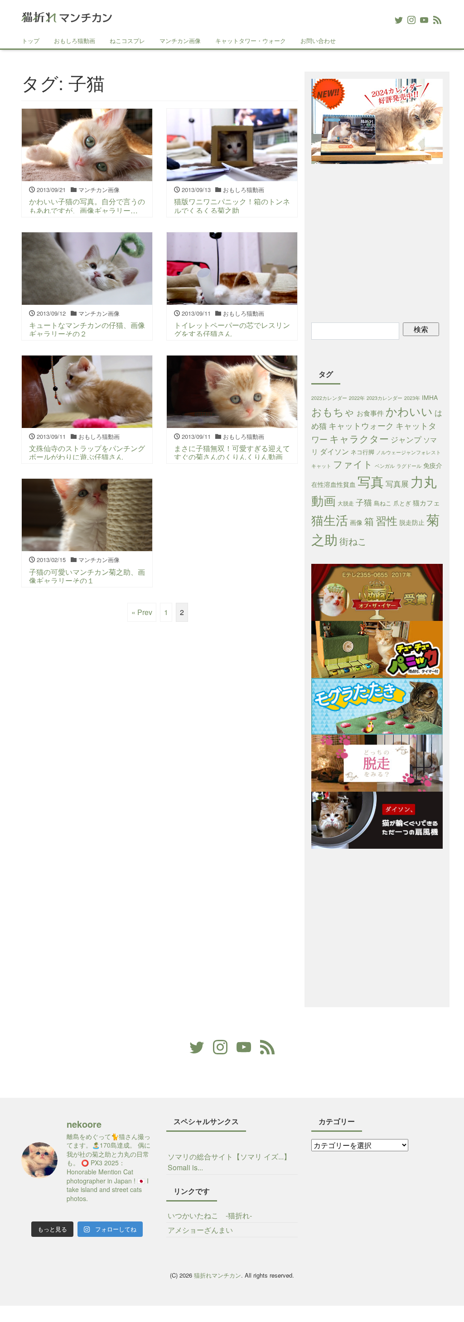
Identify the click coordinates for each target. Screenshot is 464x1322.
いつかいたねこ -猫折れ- (210, 1215)
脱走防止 (412, 522)
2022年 (357, 397)
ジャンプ (406, 439)
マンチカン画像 (180, 40)
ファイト (353, 464)
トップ (30, 40)
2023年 (412, 397)
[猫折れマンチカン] (66, 15)
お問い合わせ (318, 40)
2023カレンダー (384, 397)
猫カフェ (426, 502)
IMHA (430, 397)
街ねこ (353, 541)
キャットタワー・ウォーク (250, 40)
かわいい (409, 411)
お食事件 (370, 413)
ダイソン (334, 451)
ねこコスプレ (127, 40)
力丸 (424, 481)
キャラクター (359, 438)
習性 (386, 520)
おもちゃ (333, 411)
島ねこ (383, 503)
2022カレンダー (329, 397)
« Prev (141, 612)
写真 (371, 480)
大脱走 (346, 503)
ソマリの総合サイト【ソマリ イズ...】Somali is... (229, 1162)
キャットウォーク (361, 425)
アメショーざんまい (200, 1230)
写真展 (397, 483)
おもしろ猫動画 (74, 40)
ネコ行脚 (362, 451)
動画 (323, 500)
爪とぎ (402, 503)
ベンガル (385, 465)
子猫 (364, 502)
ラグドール (408, 465)
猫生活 (329, 520)
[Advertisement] (387, 241)
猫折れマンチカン (217, 1275)
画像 (356, 522)
